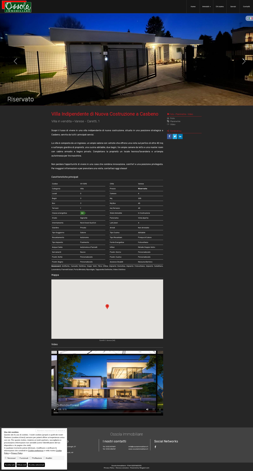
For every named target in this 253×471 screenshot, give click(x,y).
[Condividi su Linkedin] (180, 136)
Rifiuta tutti (21, 465)
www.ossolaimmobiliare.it (138, 449)
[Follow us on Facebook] (155, 447)
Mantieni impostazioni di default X (51, 430)
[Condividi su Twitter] (174, 136)
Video (172, 124)
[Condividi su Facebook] (169, 136)
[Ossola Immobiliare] (16, 6)
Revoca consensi (122, 468)
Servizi (233, 7)
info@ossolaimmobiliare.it (138, 447)
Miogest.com (144, 468)
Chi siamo (220, 7)
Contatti (246, 7)
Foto (172, 118)
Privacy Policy (109, 468)
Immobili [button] (205, 7)
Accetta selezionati (36, 465)
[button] (12, 59)
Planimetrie (175, 121)
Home (193, 7)
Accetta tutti (10, 465)
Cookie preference (35, 450)
